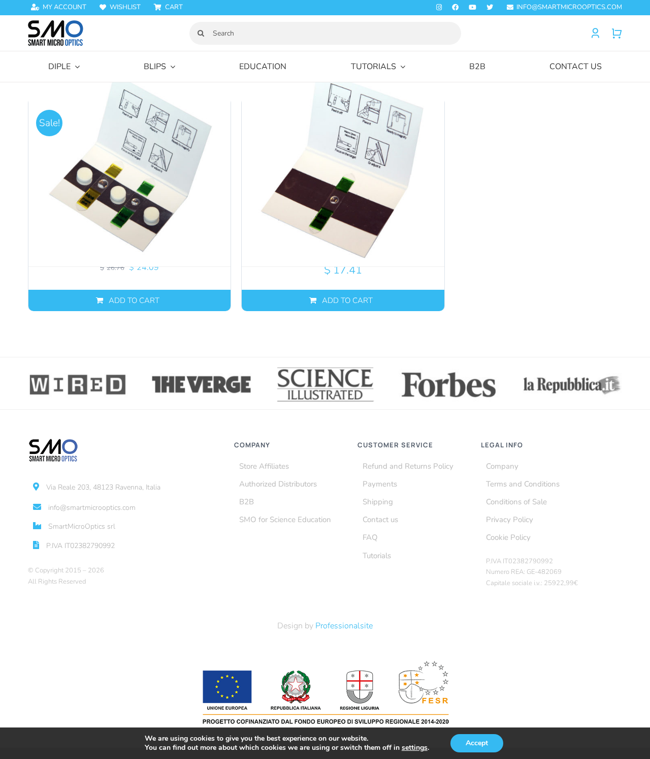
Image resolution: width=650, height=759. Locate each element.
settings (415, 747)
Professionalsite (344, 625)
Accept (477, 743)
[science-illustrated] (325, 369)
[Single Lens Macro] (343, 164)
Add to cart (134, 300)
